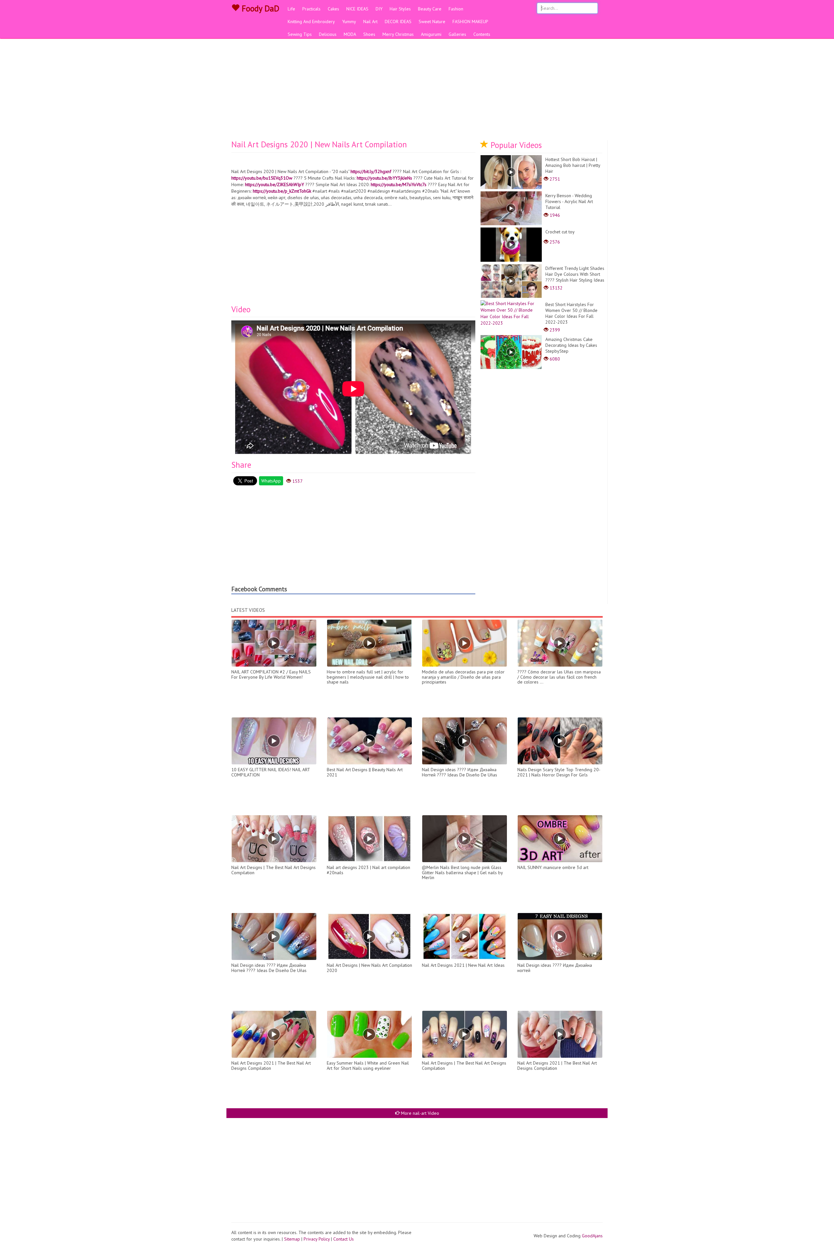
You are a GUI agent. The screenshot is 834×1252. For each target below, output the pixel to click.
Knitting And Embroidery (311, 21)
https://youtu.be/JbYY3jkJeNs (384, 178)
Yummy (349, 21)
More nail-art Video (419, 1113)
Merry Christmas (398, 34)
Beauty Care (429, 9)
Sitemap (292, 1239)
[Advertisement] (417, 91)
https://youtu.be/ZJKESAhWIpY (274, 184)
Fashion (456, 9)
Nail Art (370, 21)
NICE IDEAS (357, 9)
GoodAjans (592, 1236)
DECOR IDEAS (398, 21)
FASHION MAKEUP (470, 21)
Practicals (311, 9)
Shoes (369, 34)
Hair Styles (400, 9)
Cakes (333, 9)
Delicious (328, 34)
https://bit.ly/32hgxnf (371, 171)
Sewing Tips (300, 34)
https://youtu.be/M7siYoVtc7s (398, 184)
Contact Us (343, 1239)
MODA (350, 34)
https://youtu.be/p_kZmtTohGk (282, 191)
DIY (379, 9)
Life (291, 9)
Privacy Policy (317, 1239)
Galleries (457, 34)
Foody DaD (259, 8)
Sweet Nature (432, 21)
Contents (481, 34)
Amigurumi (431, 34)
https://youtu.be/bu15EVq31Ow (261, 178)
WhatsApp (271, 481)
